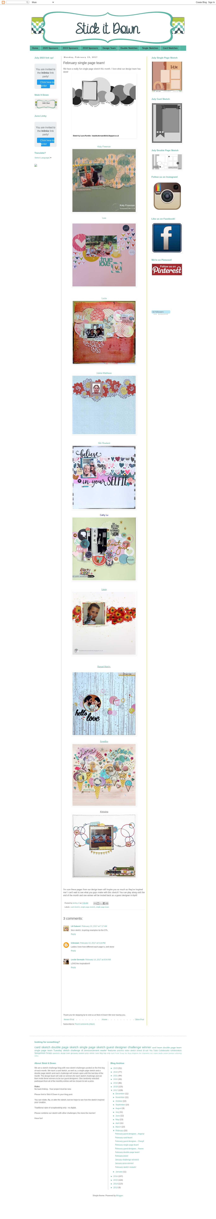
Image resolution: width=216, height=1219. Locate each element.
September (121, 1105)
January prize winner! (124, 1163)
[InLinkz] (35, 165)
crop (108, 1053)
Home (35, 48)
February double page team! (127, 1152)
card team (157, 1047)
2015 (115, 1180)
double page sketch (65, 1047)
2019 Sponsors (70, 48)
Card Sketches (170, 48)
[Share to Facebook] (104, 903)
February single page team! (127, 1145)
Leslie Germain (77, 960)
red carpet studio (156, 1053)
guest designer (116, 1047)
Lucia (104, 298)
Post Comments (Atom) (85, 1024)
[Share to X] (101, 903)
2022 (115, 1072)
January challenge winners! (127, 1160)
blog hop (103, 1053)
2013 (115, 1187)
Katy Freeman (104, 146)
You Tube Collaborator (159, 1050)
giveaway (74, 1053)
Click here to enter (47, 83)
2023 (115, 1068)
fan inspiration (144, 1053)
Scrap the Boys (125, 1053)
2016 (115, 1176)
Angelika (104, 741)
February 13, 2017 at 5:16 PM (92, 943)
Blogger (119, 1195)
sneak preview (169, 1053)
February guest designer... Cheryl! (129, 1141)
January (119, 1172)
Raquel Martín (104, 666)
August (119, 1108)
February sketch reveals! (125, 1167)
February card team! (123, 1137)
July (118, 1112)
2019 (115, 1083)
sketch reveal (136, 1050)
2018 (115, 1087)
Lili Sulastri (76, 926)
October (119, 1101)
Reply (73, 934)
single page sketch (88, 907)
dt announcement (90, 1050)
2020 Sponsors (50, 48)
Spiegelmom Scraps (43, 1053)
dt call (145, 1050)
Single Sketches (150, 48)
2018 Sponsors (90, 48)
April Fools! (115, 1053)
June (97, 1053)
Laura (104, 589)
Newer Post (69, 1019)
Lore (104, 218)
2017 (115, 1090)
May (118, 1119)
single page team (102, 907)
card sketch (75, 907)
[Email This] (95, 903)
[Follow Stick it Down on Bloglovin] (160, 314)
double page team (172, 1047)
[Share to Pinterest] (107, 903)
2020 (115, 1079)
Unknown (75, 943)
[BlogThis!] (98, 903)
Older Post (139, 1019)
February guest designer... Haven (129, 1149)
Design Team (109, 48)
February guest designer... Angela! (129, 1134)
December (120, 1094)
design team (65, 1053)
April (118, 1123)
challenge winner (139, 1047)
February (120, 1131)
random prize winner (87, 1053)
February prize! (121, 1156)
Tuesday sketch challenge (66, 1050)
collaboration (176, 1050)
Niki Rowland (104, 443)
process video (123, 1050)
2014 (115, 1184)
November (120, 1097)
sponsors (56, 1053)
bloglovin (135, 1053)
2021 (115, 1076)
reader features (108, 1050)
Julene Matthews (104, 373)
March (118, 1127)
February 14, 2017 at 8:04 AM (98, 960)
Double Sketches (128, 48)
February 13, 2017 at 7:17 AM (94, 926)
